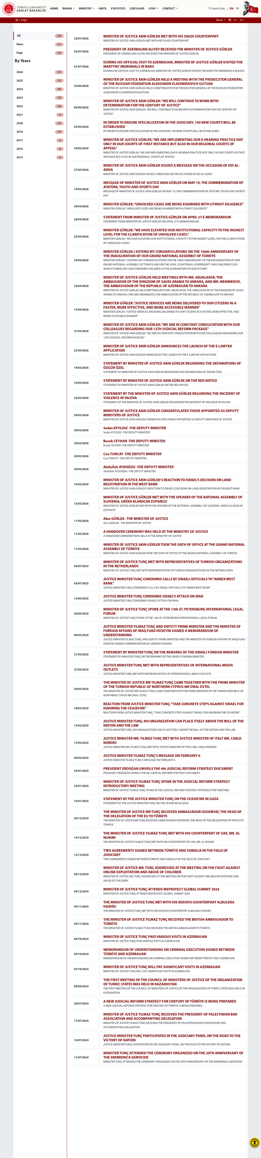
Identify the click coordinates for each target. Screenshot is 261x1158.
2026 (39, 72)
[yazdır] (230, 20)
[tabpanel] (160, 549)
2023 (39, 97)
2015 (39, 157)
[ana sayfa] (16, 20)
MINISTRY (85, 8)
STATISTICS (118, 8)
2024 (39, 89)
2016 (39, 149)
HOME (54, 8)
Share (219, 20)
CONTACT (169, 8)
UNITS (103, 8)
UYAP (152, 8)
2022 (39, 106)
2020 (39, 123)
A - (235, 20)
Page (39, 53)
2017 (39, 140)
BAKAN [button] (67, 8)
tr (237, 8)
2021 (39, 115)
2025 (39, 80)
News (39, 44)
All (39, 35)
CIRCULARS (137, 8)
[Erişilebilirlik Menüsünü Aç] (255, 1142)
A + (242, 20)
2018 (39, 132)
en (231, 8)
